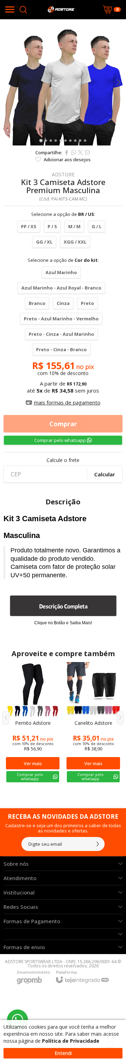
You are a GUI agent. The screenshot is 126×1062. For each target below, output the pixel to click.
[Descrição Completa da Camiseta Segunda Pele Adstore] (63, 605)
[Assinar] (98, 844)
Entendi (63, 1053)
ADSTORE (63, 174)
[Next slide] (118, 82)
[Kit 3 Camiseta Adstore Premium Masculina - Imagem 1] (63, 82)
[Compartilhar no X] (80, 152)
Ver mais (33, 763)
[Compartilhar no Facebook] (66, 152)
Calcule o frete (63, 460)
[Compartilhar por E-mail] (87, 152)
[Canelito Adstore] (93, 723)
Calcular (104, 474)
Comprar (63, 424)
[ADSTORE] (61, 9)
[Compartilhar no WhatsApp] (73, 152)
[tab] (41, 140)
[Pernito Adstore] (33, 723)
